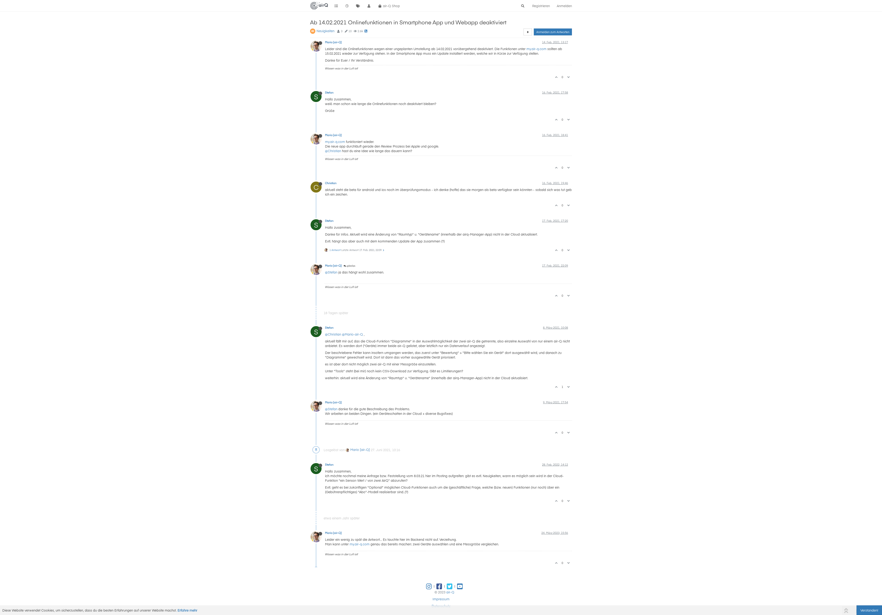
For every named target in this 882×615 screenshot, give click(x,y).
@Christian (333, 150)
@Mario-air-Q (352, 334)
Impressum (441, 599)
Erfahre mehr (187, 610)
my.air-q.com (536, 48)
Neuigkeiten (325, 30)
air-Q (450, 592)
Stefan (329, 92)
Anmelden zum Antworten (552, 32)
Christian (330, 183)
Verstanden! (869, 610)
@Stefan (350, 266)
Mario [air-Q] (333, 42)
